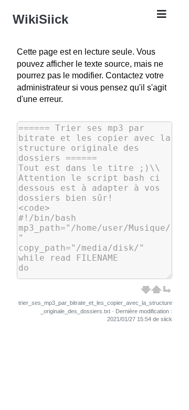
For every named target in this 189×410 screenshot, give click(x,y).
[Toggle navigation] (161, 16)
